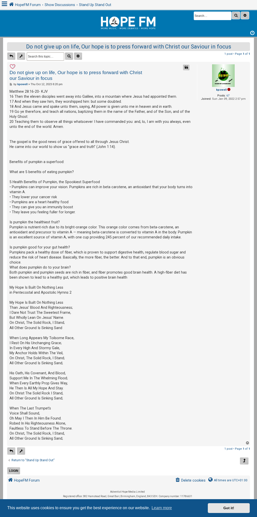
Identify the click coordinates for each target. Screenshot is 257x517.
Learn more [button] (162, 508)
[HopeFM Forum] (128, 22)
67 (227, 95)
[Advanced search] (245, 15)
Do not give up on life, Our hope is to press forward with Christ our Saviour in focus (128, 46)
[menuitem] (190, 480)
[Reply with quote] (186, 67)
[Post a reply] (11, 56)
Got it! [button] (228, 508)
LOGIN (13, 471)
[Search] (236, 15)
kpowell (221, 89)
